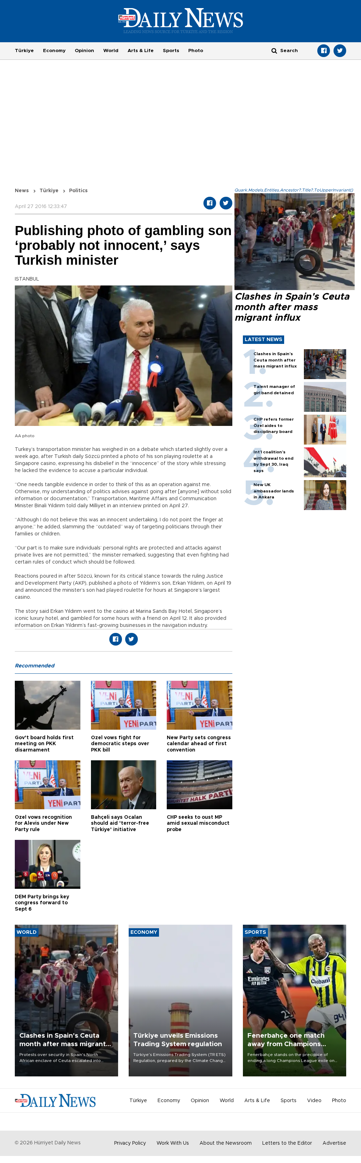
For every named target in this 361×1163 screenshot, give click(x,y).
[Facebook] (323, 50)
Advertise (334, 1143)
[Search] (274, 51)
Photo (195, 50)
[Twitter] (340, 50)
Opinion (84, 50)
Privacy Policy (130, 1143)
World (110, 50)
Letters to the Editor (287, 1143)
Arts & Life (141, 50)
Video (314, 1100)
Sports (171, 50)
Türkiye (24, 50)
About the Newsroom (226, 1143)
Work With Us (173, 1143)
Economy (54, 50)
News (22, 190)
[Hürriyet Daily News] (180, 20)
